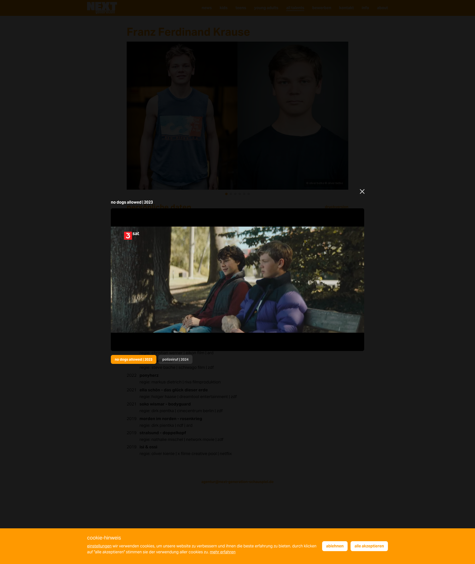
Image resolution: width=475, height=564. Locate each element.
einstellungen (99, 546)
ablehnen (335, 546)
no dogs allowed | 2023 (133, 359)
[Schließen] (362, 191)
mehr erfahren (223, 552)
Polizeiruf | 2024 (175, 359)
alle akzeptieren (369, 546)
